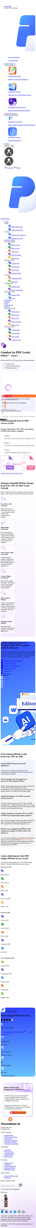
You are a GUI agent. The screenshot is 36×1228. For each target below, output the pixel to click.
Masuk (7, 146)
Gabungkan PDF (9, 1153)
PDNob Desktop (28, 839)
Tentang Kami (8, 1163)
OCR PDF (7, 1150)
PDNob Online (8, 1135)
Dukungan (7, 1164)
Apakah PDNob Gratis (11, 1176)
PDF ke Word (8, 1151)
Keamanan (7, 1177)
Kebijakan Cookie (9, 1169)
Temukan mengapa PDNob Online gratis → (12, 473)
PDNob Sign (8, 1139)
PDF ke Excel (8, 1156)
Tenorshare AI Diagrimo (11, 1144)
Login (12, 146)
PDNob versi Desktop (10, 1137)
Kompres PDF (8, 1155)
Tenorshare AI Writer (10, 1142)
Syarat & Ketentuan (10, 1166)
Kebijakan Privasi (9, 1168)
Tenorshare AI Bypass (10, 1140)
